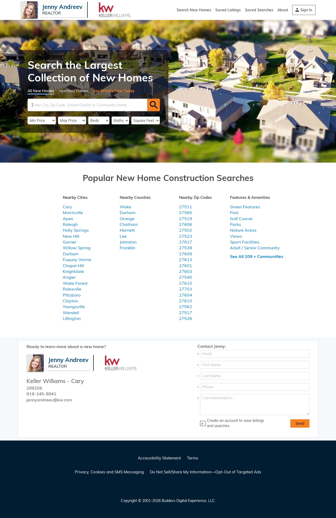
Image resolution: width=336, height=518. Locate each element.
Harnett (127, 230)
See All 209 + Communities (256, 256)
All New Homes (41, 90)
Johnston (128, 242)
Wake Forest (75, 283)
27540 (185, 277)
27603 (185, 271)
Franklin (127, 247)
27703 (185, 289)
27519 (185, 218)
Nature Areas (243, 230)
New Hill (71, 236)
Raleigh (70, 224)
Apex (68, 218)
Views (236, 236)
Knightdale (73, 271)
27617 (185, 242)
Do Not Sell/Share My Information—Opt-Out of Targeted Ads (205, 471)
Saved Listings (228, 10)
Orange (127, 218)
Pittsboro (72, 295)
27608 (185, 253)
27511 (185, 206)
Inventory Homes (73, 90)
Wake (125, 206)
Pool (234, 212)
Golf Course (241, 218)
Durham (70, 253)
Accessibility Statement (159, 457)
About (282, 10)
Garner (69, 242)
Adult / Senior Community (255, 247)
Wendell (71, 312)
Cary (67, 206)
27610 (185, 300)
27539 (185, 247)
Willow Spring (77, 247)
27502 (185, 230)
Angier (69, 277)
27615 (185, 283)
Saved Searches (259, 10)
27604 (185, 295)
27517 (185, 312)
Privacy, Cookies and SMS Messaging (109, 471)
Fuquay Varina (77, 259)
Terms (192, 457)
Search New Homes (194, 10)
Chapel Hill (73, 265)
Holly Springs (76, 230)
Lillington (72, 318)
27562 (185, 306)
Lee (123, 236)
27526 (185, 318)
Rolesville (72, 289)
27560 (185, 212)
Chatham (129, 224)
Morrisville (73, 212)
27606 (185, 224)
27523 (185, 236)
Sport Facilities (244, 242)
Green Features (245, 206)
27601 (185, 265)
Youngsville (74, 306)
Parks (235, 224)
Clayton (70, 300)
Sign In (306, 10)
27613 (185, 259)
